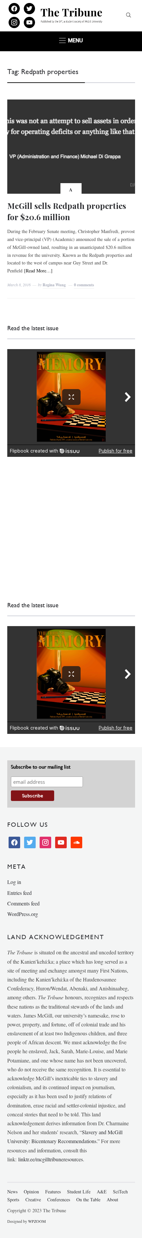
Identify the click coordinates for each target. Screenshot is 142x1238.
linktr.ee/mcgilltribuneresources (50, 1159)
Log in (14, 881)
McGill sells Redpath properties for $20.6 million (66, 211)
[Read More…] (38, 270)
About (112, 1199)
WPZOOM (37, 1221)
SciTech (120, 1191)
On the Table (88, 1199)
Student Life (78, 1191)
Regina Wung (54, 285)
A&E (102, 1191)
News (12, 1191)
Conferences (58, 1199)
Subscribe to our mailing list (40, 767)
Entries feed (19, 892)
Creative (33, 1199)
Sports (13, 1199)
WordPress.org (22, 913)
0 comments (84, 285)
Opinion (31, 1191)
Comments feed (23, 903)
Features (53, 1191)
